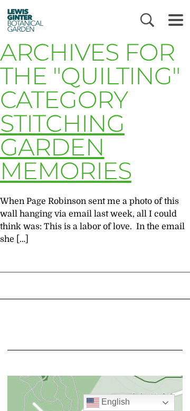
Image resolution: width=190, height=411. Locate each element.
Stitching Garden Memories (65, 147)
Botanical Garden (22, 20)
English (114, 401)
